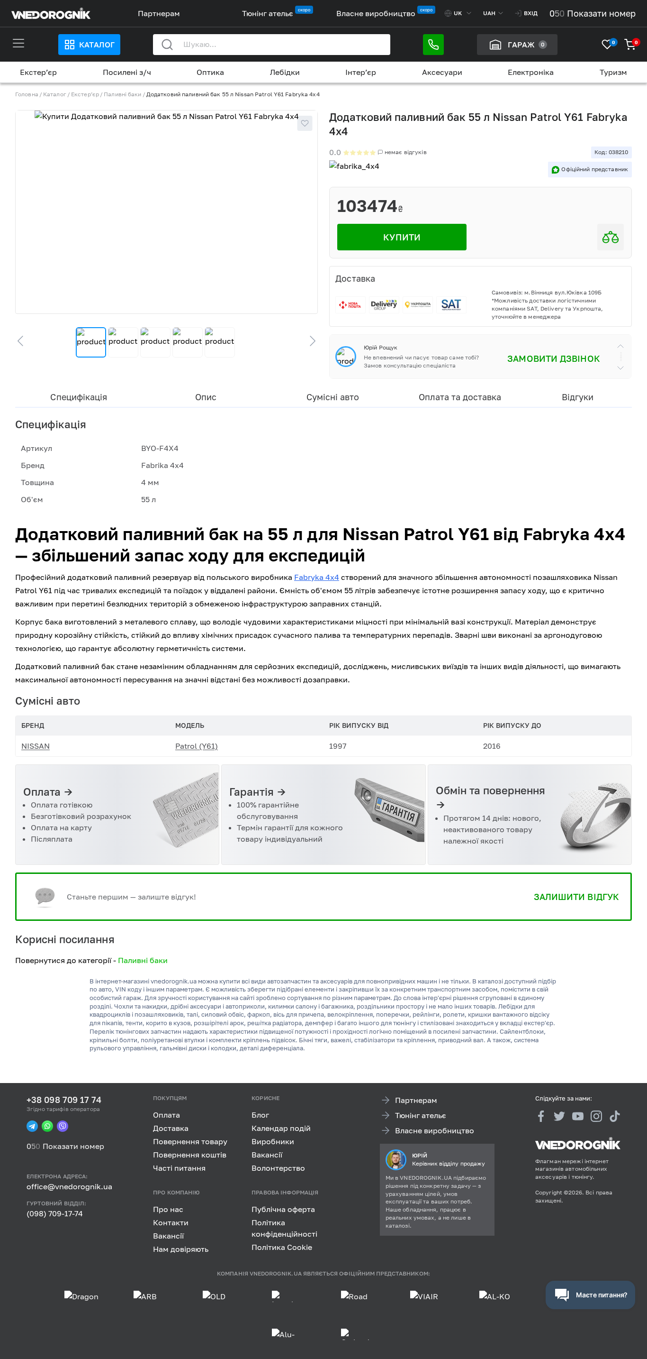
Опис (205, 397)
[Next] (308, 341)
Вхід (531, 13)
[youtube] (578, 1116)
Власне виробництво (375, 13)
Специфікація (78, 397)
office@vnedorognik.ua (69, 1186)
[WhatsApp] (47, 1126)
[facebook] (541, 1116)
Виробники (273, 1141)
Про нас (168, 1208)
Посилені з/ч (127, 72)
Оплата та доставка (460, 397)
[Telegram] (32, 1126)
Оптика (210, 72)
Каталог (96, 44)
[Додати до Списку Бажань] (304, 123)
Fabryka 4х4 (316, 577)
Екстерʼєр (38, 72)
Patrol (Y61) (196, 746)
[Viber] (62, 1126)
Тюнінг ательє (267, 13)
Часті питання (179, 1168)
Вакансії (267, 1154)
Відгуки (577, 397)
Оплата (166, 1115)
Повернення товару (190, 1141)
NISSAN (35, 746)
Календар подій (281, 1128)
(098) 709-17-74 (55, 1213)
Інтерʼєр (360, 72)
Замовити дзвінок (553, 358)
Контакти (171, 1222)
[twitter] (559, 1116)
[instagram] (596, 1116)
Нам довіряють (180, 1248)
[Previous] (24, 341)
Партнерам (159, 13)
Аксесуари (442, 72)
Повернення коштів (189, 1154)
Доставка (171, 1128)
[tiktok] (614, 1116)
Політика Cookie (282, 1246)
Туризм (613, 72)
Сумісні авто (332, 397)
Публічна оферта (283, 1208)
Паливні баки (122, 94)
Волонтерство (278, 1168)
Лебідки (285, 72)
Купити (402, 237)
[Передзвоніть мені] (433, 44)
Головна (26, 94)
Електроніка (531, 72)
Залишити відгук (576, 896)
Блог (260, 1115)
